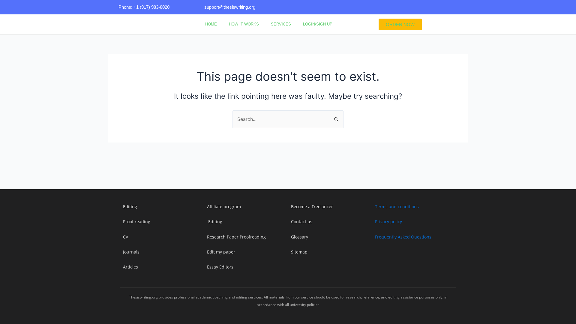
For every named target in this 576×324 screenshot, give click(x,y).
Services (281, 24)
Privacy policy (388, 221)
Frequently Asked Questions (403, 237)
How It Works (244, 24)
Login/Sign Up (317, 24)
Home (211, 24)
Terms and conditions (397, 206)
